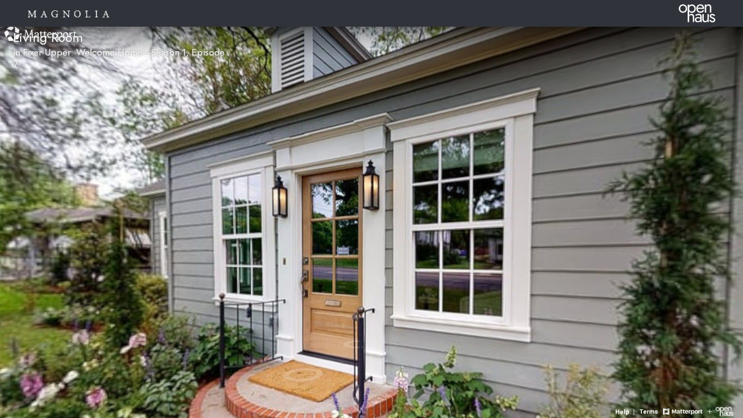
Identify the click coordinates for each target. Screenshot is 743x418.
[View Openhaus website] (720, 410)
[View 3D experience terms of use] (650, 410)
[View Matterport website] (682, 410)
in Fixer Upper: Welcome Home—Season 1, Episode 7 (119, 58)
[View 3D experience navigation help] (626, 410)
